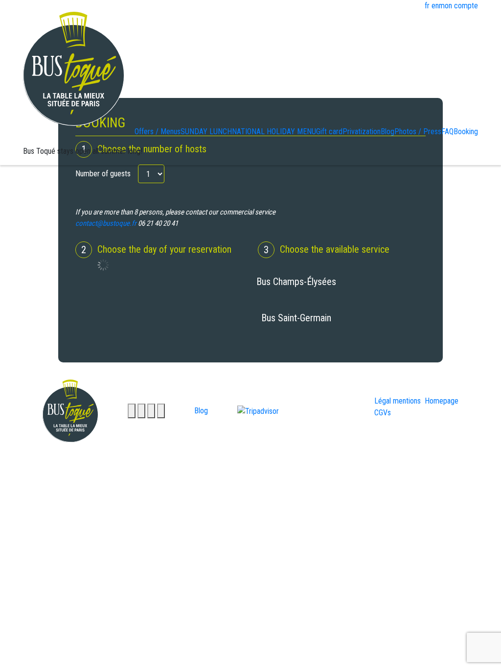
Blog (387, 131)
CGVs (382, 412)
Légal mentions (397, 401)
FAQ (447, 131)
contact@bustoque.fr (106, 223)
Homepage (441, 401)
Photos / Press (417, 131)
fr (427, 5)
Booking (466, 131)
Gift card (329, 131)
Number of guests (103, 173)
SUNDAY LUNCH (206, 131)
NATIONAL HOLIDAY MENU (274, 131)
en (435, 5)
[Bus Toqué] (74, 68)
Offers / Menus (158, 131)
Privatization (361, 131)
